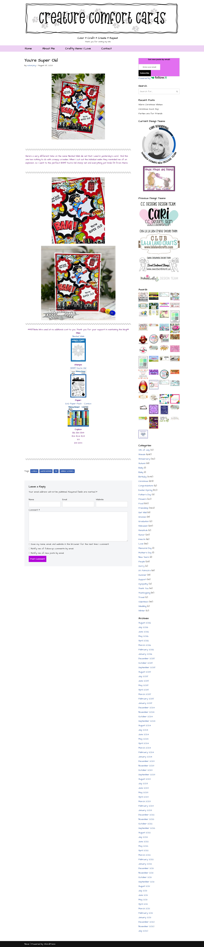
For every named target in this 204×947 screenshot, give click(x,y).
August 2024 (144, 725)
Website (100, 499)
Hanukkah (143, 530)
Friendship (143, 508)
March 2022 (144, 854)
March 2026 (144, 645)
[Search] (177, 91)
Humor (141, 534)
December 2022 (146, 814)
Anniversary (144, 458)
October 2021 (145, 877)
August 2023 (144, 779)
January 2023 (145, 810)
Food (140, 503)
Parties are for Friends (150, 113)
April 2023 (143, 796)
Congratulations (145, 485)
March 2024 (144, 747)
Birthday (142, 476)
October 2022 (145, 823)
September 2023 (146, 774)
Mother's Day (145, 552)
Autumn (142, 463)
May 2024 (143, 738)
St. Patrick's (144, 570)
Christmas (143, 481)
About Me (48, 48)
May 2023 (143, 792)
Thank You (143, 588)
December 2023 (146, 761)
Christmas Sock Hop (148, 109)
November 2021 (145, 872)
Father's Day (144, 494)
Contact (106, 48)
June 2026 (143, 631)
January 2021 (144, 917)
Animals (141, 454)
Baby (140, 467)
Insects (141, 539)
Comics (34, 471)
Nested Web (78, 336)
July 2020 (143, 930)
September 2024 (146, 721)
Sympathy (143, 583)
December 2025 (146, 658)
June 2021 (143, 895)
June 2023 (143, 787)
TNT (56, 471)
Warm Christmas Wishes (150, 104)
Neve (26, 944)
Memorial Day (145, 548)
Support (142, 579)
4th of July (144, 449)
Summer (142, 574)
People (141, 561)
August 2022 (144, 832)
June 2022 (143, 841)
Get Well (142, 512)
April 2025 (143, 689)
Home (28, 48)
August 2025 (144, 671)
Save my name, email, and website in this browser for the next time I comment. (70, 544)
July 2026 (143, 627)
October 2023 (145, 770)
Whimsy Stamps (67, 471)
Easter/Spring (145, 490)
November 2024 (146, 712)
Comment (34, 509)
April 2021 (143, 904)
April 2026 (143, 640)
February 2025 (146, 698)
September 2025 (146, 667)
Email (64, 499)
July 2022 (143, 837)
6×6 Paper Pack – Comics (78, 403)
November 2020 (146, 926)
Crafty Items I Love (78, 48)
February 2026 (146, 649)
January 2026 (145, 654)
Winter (141, 610)
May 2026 (143, 636)
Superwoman (45, 471)
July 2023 (143, 783)
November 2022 (146, 819)
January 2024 (145, 756)
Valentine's (143, 601)
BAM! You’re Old (78, 368)
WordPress (49, 944)
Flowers (142, 499)
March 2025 (144, 694)
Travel (141, 597)
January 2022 (145, 863)
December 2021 (146, 868)
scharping (31, 65)
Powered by (144, 78)
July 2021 (142, 890)
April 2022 (143, 850)
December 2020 (146, 921)
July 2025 (143, 676)
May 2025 (143, 685)
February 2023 (146, 805)
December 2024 (146, 707)
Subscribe (144, 73)
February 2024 (146, 752)
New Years (143, 557)
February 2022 (146, 859)
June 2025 (143, 680)
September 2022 (146, 828)
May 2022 (143, 846)
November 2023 (146, 765)
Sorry (141, 566)
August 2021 (144, 886)
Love (140, 543)
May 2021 (142, 899)
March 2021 (144, 908)
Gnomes (142, 516)
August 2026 (144, 622)
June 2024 (143, 734)
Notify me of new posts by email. (47, 553)
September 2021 (146, 881)
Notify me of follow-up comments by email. (52, 548)
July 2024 (143, 729)
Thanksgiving (144, 592)
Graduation (143, 521)
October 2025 (145, 662)
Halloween (143, 525)
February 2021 (145, 912)
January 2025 (145, 703)
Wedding (142, 606)
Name (31, 499)
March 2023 (144, 801)
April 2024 (143, 743)
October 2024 (145, 716)
